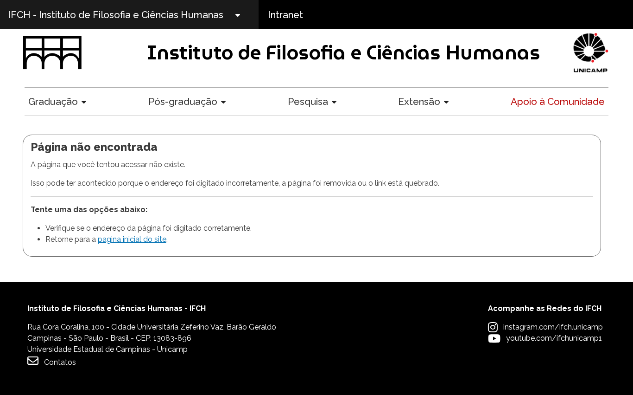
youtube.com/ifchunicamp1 (554, 338)
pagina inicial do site (132, 239)
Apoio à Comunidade (558, 101)
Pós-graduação (182, 101)
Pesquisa (308, 101)
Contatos (60, 362)
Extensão (419, 101)
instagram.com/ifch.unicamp (553, 327)
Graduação (53, 101)
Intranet (285, 14)
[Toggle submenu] (246, 14)
